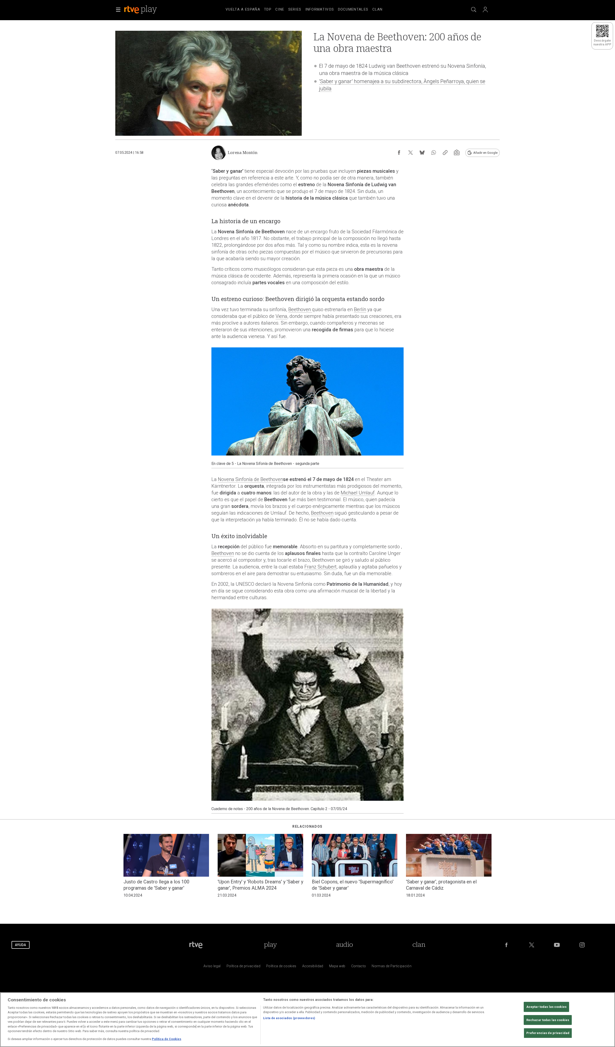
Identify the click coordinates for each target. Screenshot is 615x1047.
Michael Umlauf (358, 493)
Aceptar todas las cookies (546, 1007)
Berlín (360, 309)
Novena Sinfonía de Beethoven (250, 479)
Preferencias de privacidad (547, 1033)
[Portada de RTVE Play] (141, 9)
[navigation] (313, 8)
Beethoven (300, 309)
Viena (281, 316)
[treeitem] (243, 9)
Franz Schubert (320, 567)
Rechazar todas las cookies (547, 1020)
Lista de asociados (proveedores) (289, 1018)
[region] (307, 1019)
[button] (118, 9)
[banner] (147, 9)
